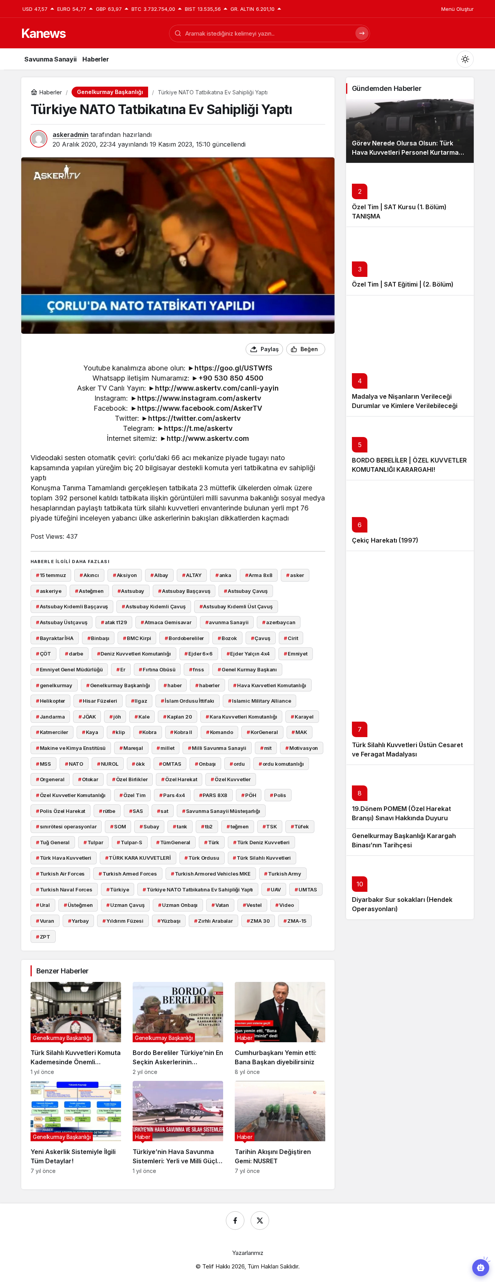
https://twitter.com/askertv (194, 418)
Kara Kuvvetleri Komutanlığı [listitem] (241, 717)
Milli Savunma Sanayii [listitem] (217, 748)
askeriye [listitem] (48, 591)
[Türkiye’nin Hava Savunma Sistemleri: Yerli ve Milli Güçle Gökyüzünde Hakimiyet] (178, 1127)
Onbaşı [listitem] (205, 764)
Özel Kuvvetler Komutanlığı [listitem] (71, 795)
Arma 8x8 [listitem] (259, 575)
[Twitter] (260, 1220)
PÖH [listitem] (248, 795)
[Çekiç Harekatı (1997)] (410, 515)
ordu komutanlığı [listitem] (281, 764)
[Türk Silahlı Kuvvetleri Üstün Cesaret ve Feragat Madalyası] (410, 658)
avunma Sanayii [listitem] (227, 622)
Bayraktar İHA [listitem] (54, 638)
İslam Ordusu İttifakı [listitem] (187, 701)
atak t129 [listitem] (114, 622)
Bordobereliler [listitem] (184, 638)
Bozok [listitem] (227, 638)
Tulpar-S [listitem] (129, 842)
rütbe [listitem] (107, 811)
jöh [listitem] (115, 717)
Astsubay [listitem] (131, 591)
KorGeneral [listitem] (262, 732)
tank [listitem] (180, 826)
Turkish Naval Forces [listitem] (64, 889)
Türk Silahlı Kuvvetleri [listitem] (262, 858)
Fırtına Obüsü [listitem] (157, 669)
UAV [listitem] (274, 889)
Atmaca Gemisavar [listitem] (166, 622)
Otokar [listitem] (88, 779)
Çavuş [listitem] (260, 638)
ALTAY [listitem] (191, 575)
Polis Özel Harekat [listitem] (60, 811)
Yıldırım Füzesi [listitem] (122, 921)
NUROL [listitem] (107, 764)
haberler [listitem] (207, 685)
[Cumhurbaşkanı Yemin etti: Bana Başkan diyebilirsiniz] (280, 1028)
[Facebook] (235, 1220)
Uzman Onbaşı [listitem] (178, 905)
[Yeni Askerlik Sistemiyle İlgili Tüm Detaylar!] (76, 1127)
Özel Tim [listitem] (132, 795)
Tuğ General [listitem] (53, 842)
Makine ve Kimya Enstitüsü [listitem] (71, 748)
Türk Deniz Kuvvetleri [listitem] (261, 842)
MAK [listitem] (299, 732)
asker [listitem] (295, 575)
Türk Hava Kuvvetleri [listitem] (63, 858)
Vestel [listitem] (252, 905)
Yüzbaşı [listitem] (169, 921)
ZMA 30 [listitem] (258, 921)
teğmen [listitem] (238, 826)
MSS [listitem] (43, 764)
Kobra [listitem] (148, 732)
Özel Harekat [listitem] (179, 779)
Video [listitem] (284, 905)
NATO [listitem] (74, 764)
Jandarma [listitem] (50, 717)
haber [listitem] (172, 685)
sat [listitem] (162, 811)
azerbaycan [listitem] (278, 622)
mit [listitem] (265, 748)
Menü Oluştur (457, 9)
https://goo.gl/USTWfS (233, 368)
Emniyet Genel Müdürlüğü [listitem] (69, 669)
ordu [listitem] (237, 764)
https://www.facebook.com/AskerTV (199, 408)
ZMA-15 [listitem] (294, 921)
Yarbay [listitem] (78, 921)
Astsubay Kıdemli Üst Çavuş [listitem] (236, 606)
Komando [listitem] (219, 732)
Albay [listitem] (159, 575)
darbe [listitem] (74, 653)
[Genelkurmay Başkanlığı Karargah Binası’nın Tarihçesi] (410, 841)
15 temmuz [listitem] (51, 575)
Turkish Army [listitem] (282, 874)
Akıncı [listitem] (89, 575)
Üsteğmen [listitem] (78, 905)
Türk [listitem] (211, 842)
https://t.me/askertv (198, 428)
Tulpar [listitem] (93, 842)
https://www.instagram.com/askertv (199, 398)
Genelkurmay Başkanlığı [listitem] (118, 685)
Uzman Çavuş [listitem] (125, 905)
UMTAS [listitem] (306, 889)
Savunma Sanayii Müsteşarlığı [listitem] (221, 811)
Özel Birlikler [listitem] (130, 779)
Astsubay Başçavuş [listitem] (184, 591)
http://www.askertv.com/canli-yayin (217, 388)
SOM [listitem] (118, 826)
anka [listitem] (223, 575)
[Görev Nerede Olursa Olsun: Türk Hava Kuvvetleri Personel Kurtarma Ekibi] (410, 131)
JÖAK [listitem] (87, 717)
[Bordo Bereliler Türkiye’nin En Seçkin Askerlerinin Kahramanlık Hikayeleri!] (178, 1028)
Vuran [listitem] (45, 921)
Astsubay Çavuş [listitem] (246, 591)
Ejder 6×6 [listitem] (198, 653)
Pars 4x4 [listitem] (172, 795)
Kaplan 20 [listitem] (177, 717)
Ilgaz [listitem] (139, 701)
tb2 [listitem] (207, 826)
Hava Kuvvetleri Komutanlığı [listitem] (269, 685)
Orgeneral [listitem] (50, 779)
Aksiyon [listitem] (125, 575)
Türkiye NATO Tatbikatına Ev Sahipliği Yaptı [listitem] (198, 889)
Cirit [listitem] (291, 638)
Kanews (43, 33)
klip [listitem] (118, 732)
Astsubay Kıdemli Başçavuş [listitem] (72, 606)
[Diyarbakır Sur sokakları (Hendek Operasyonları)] (410, 887)
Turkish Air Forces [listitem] (60, 874)
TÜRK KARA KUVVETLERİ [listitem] (138, 858)
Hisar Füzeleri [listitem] (98, 701)
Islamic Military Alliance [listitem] (259, 701)
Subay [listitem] (149, 826)
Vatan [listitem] (220, 905)
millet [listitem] (165, 748)
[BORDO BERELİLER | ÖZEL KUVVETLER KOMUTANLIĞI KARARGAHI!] (410, 448)
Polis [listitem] (278, 795)
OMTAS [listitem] (170, 764)
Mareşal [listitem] (131, 748)
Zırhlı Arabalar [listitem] (213, 921)
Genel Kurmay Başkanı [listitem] (247, 669)
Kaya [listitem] (90, 732)
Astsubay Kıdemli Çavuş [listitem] (154, 606)
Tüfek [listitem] (300, 826)
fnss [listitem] (196, 669)
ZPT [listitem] (43, 937)
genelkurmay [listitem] (54, 685)
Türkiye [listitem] (117, 889)
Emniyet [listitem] (295, 653)
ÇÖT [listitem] (43, 653)
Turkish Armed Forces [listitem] (128, 874)
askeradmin (71, 134)
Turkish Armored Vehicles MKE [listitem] (211, 874)
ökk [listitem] (138, 764)
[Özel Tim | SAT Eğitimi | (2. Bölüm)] (410, 261)
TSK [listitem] (270, 826)
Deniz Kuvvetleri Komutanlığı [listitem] (134, 653)
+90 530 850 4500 (230, 378)
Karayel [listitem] (302, 717)
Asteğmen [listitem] (89, 591)
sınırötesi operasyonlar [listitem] (66, 826)
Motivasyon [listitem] (301, 748)
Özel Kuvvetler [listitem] (231, 779)
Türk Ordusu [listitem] (201, 858)
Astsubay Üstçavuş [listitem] (61, 622)
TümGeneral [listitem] (173, 842)
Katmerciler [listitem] (52, 732)
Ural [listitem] (43, 905)
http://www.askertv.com (208, 438)
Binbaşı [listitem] (98, 638)
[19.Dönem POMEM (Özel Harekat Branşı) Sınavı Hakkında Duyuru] (410, 796)
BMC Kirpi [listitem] (137, 638)
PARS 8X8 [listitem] (213, 795)
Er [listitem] (120, 669)
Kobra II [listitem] (181, 732)
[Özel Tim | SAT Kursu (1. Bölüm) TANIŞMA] (410, 195)
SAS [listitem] (136, 811)
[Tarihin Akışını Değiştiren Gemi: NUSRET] (280, 1127)
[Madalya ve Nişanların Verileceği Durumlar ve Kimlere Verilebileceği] (410, 356)
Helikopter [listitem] (50, 701)
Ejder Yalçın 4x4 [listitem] (248, 653)
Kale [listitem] (142, 717)
